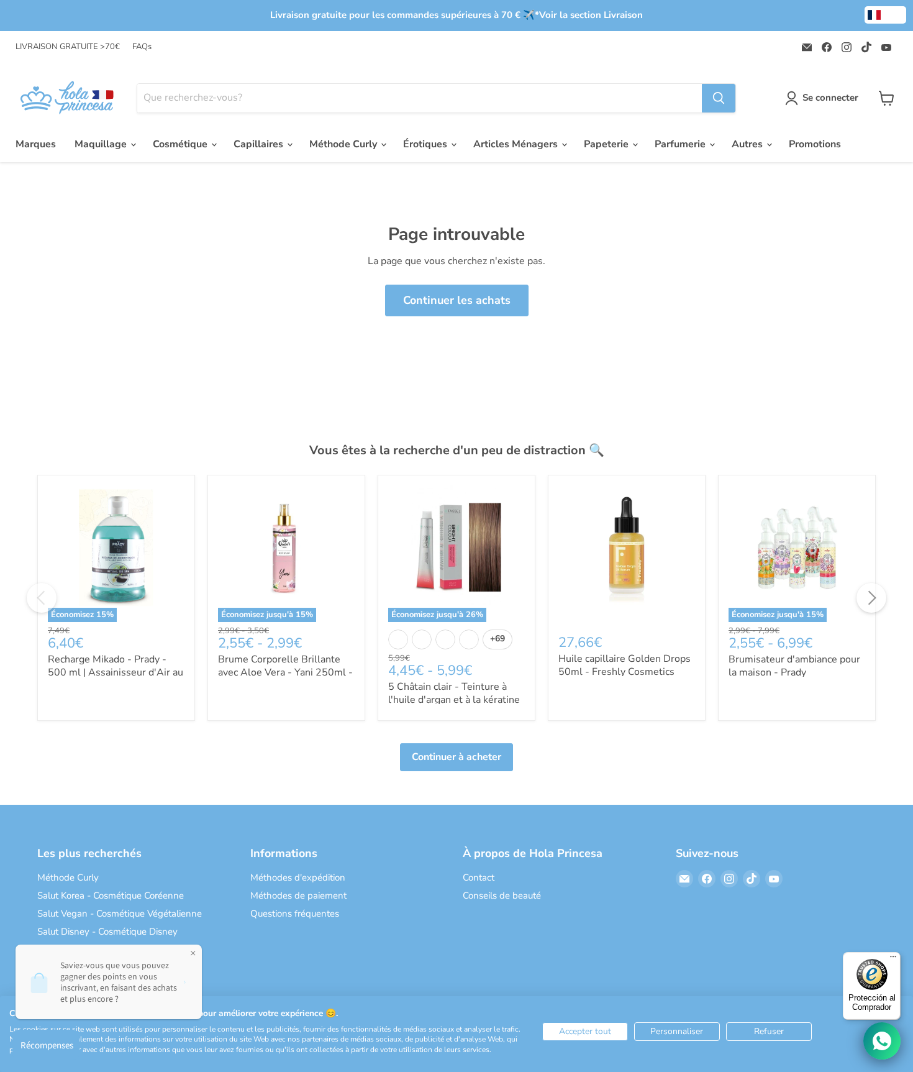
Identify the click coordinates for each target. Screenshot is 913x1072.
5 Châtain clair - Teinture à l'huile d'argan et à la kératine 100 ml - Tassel (454, 700)
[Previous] (42, 598)
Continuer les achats (457, 300)
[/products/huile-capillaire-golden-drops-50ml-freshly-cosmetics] (626, 553)
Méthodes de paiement (298, 895)
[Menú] (893, 959)
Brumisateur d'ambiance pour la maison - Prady (794, 666)
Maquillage (102, 144)
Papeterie (607, 144)
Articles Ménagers (516, 144)
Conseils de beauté (502, 895)
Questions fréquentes (294, 913)
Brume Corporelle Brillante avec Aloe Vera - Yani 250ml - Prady (285, 672)
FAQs (142, 47)
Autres (748, 144)
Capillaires (260, 144)
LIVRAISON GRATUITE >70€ (68, 47)
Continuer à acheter (456, 757)
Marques (36, 144)
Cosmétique (181, 144)
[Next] (871, 598)
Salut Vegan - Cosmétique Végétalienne (119, 913)
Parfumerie (681, 144)
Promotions (815, 144)
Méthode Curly (344, 144)
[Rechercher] (718, 98)
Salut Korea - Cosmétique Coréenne (110, 895)
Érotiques (426, 144)
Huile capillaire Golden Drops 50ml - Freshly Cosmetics (624, 665)
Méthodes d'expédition (297, 877)
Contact (478, 877)
